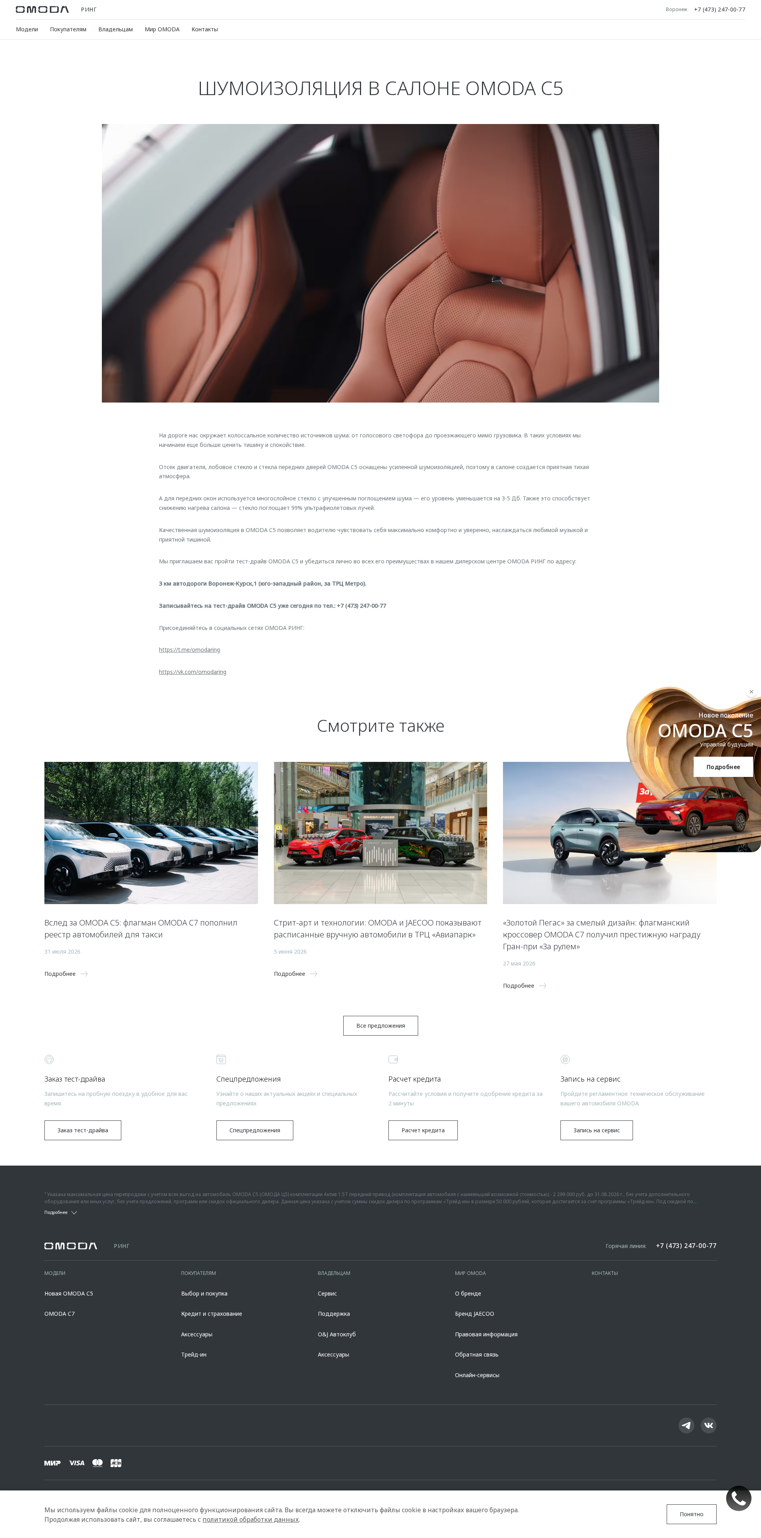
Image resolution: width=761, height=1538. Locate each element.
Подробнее (723, 767)
